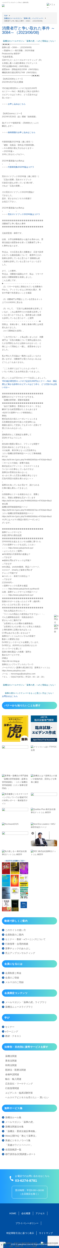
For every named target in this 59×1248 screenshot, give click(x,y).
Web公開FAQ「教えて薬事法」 (21, 1135)
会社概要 (25, 1213)
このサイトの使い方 (15, 930)
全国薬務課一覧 (13, 1149)
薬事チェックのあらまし (17, 948)
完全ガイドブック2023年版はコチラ (24, 214)
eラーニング (11, 1031)
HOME (12, 1213)
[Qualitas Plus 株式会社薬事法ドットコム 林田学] (44, 812)
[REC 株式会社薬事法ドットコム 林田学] (44, 854)
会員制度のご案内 (14, 934)
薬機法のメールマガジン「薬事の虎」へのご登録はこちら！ (29, 41)
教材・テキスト (13, 1036)
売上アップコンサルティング (20, 953)
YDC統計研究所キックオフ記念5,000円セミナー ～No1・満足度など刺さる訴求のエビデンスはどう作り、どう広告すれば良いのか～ (29, 384)
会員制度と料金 (13, 973)
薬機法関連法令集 (14, 1126)
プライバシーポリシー (27, 1223)
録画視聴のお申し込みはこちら (21, 132)
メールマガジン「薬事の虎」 (20, 1122)
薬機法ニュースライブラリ (19, 1007)
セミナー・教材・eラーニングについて (25, 939)
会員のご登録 (12, 977)
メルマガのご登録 (14, 982)
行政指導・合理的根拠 (16, 944)
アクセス (40, 1213)
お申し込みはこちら (17, 104)
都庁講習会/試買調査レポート (20, 1154)
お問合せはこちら (10, 696)
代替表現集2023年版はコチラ (21, 167)
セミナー (9, 1027)
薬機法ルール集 (13, 1117)
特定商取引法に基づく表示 (20, 1233)
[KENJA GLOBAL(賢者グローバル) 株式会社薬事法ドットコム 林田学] (44, 845)
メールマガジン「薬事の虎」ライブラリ (26, 1002)
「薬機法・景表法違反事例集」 (21, 1131)
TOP (6, 16)
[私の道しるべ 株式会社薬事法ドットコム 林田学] (15, 854)
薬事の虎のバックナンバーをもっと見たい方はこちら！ (29, 693)
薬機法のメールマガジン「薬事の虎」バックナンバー (23, 18)
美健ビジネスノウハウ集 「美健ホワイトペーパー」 (19, 1142)
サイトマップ (46, 1233)
